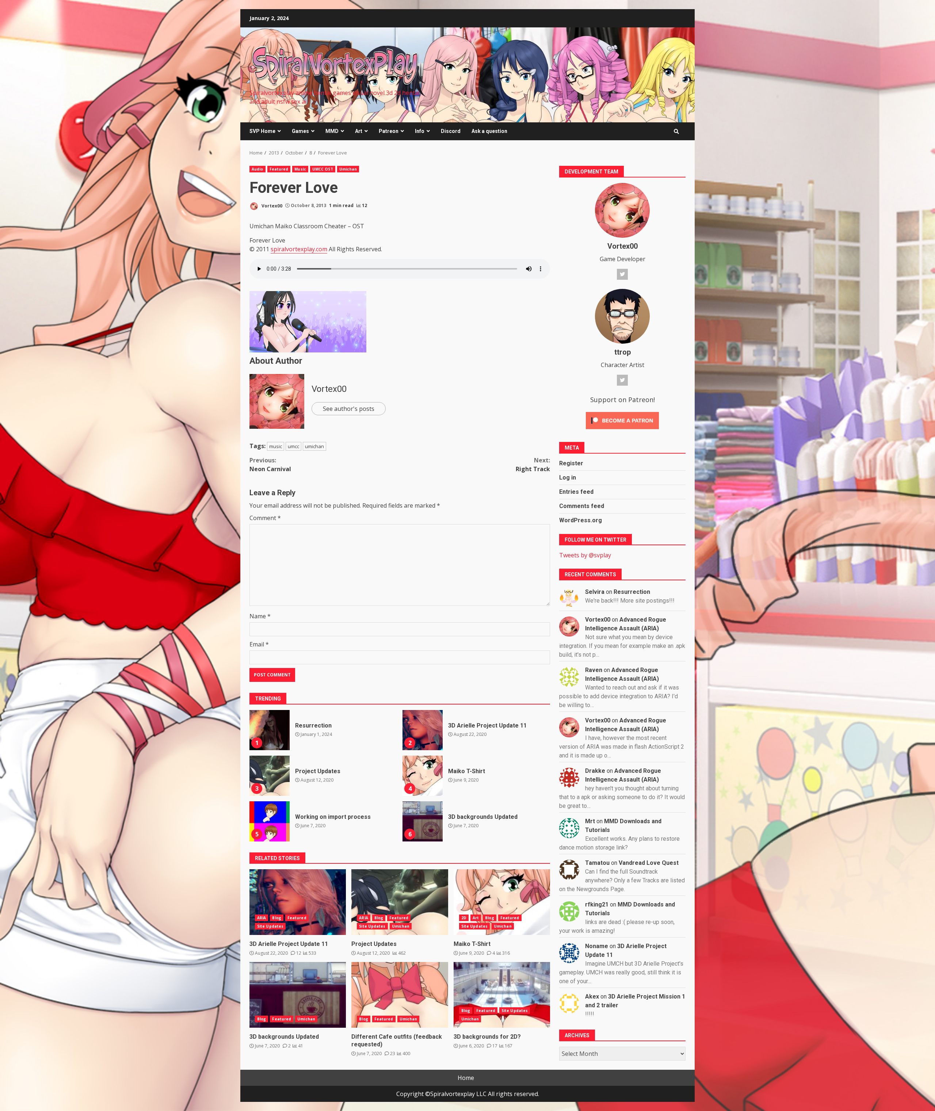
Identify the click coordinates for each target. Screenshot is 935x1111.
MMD (332, 131)
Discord (451, 131)
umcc (293, 446)
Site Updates (270, 926)
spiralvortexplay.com (299, 249)
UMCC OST (322, 169)
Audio (257, 169)
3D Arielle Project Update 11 (422, 730)
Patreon (388, 131)
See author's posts (348, 409)
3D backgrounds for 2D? (502, 995)
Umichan (348, 169)
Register (571, 463)
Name (260, 616)
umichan (314, 446)
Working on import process (269, 821)
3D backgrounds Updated (422, 821)
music (275, 446)
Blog (276, 917)
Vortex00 (271, 205)
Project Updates (269, 776)
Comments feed (581, 506)
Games (300, 131)
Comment (265, 518)
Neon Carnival (270, 464)
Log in (567, 477)
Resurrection (269, 730)
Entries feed (576, 491)
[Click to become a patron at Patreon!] (622, 420)
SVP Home (262, 131)
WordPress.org (580, 520)
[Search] (676, 131)
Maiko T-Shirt (422, 776)
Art (358, 131)
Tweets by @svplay (585, 555)
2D (463, 917)
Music (300, 169)
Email (259, 644)
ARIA (261, 917)
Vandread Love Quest (649, 862)
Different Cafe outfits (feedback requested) (399, 995)
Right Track (533, 464)
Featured (279, 169)
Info (419, 131)
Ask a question (489, 131)
